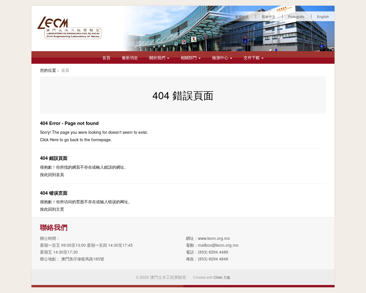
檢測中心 (220, 57)
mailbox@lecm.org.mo (218, 245)
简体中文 (268, 16)
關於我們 (157, 57)
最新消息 (130, 57)
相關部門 (189, 57)
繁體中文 (242, 16)
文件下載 (252, 57)
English (323, 16)
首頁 (106, 57)
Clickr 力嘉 (222, 277)
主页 (60, 209)
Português (296, 16)
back (74, 139)
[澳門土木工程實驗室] (69, 28)
